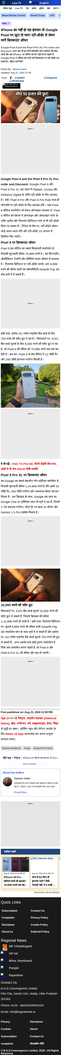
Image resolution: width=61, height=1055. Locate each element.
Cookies (6, 1029)
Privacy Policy (39, 917)
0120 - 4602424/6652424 (27, 1005)
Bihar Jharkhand (20, 960)
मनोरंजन (21, 723)
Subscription (10, 910)
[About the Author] (7, 782)
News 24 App (15, 734)
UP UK (13, 953)
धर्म (29, 723)
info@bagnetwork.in (23, 1011)
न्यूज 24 (5, 718)
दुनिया (41, 8)
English (44, 3)
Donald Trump (37, 15)
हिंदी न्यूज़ (7, 757)
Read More (20, 792)
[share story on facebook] (10, 77)
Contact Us (38, 910)
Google (27, 748)
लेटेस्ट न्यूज (7, 8)
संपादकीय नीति (37, 1043)
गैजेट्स (4, 23)
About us (7, 931)
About (34, 1029)
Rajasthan (16, 975)
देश (27, 8)
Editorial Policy (40, 931)
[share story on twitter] (20, 77)
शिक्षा (55, 723)
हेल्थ (49, 723)
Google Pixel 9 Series (43, 748)
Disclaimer (8, 924)
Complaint (8, 917)
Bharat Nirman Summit (13, 15)
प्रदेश (34, 8)
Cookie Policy (39, 924)
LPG (52, 15)
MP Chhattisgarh (20, 946)
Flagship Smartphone (11, 748)
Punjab (14, 968)
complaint (7, 1043)
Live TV (16, 3)
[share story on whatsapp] (16, 80)
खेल (48, 8)
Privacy (5, 1021)
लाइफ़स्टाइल (38, 723)
